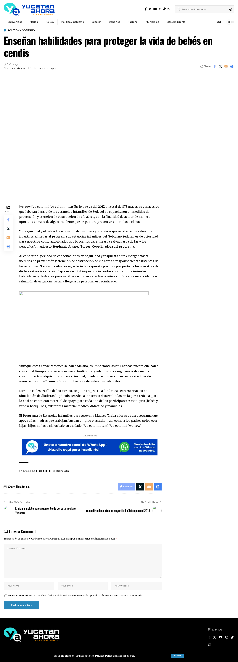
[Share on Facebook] (214, 66)
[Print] (231, 66)
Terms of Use (126, 655)
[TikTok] (164, 9)
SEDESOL (47, 471)
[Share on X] (220, 66)
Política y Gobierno (21, 30)
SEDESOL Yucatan (61, 471)
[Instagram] (160, 9)
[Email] (226, 66)
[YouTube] (155, 9)
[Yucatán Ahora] (29, 9)
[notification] (212, 22)
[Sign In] (205, 22)
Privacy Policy (103, 655)
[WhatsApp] (169, 9)
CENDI (39, 471)
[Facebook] (146, 9)
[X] (150, 9)
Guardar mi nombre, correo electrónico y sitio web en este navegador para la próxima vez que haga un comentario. (75, 595)
